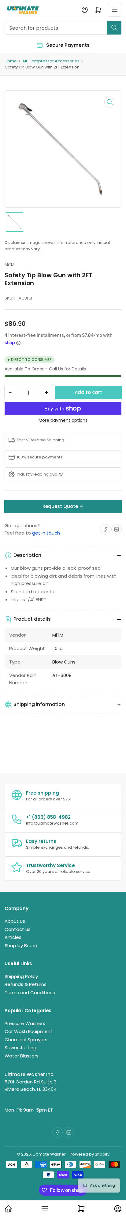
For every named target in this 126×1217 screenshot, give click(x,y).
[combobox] (63, 28)
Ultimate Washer (49, 1154)
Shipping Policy (21, 976)
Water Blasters (22, 1056)
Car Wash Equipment (29, 1031)
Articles (13, 937)
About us (15, 921)
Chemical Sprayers (26, 1039)
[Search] (114, 27)
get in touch (46, 533)
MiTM (9, 264)
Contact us (18, 929)
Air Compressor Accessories (51, 61)
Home (11, 61)
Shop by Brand (21, 945)
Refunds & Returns (25, 984)
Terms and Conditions (30, 992)
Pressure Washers (25, 1023)
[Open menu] (114, 10)
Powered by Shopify (89, 1154)
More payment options (63, 420)
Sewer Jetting (20, 1047)
